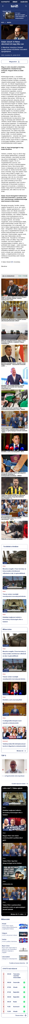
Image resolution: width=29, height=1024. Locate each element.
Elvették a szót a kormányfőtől (12, 700)
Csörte (4, 939)
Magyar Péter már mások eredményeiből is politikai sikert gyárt (13, 838)
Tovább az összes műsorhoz (17, 963)
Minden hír (20, 751)
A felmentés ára (8, 884)
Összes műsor (19, 1015)
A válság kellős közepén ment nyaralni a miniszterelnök (12, 722)
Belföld (9, 22)
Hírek (4, 566)
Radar (15, 1002)
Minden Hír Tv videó (17, 914)
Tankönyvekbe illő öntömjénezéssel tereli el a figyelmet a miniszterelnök (14, 745)
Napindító (16, 992)
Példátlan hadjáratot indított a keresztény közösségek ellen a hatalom (13, 619)
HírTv (2, 22)
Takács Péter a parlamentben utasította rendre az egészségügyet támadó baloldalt (14, 907)
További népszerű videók (18, 783)
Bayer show (6, 946)
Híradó (4, 924)
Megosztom (13, 61)
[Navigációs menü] (3, 6)
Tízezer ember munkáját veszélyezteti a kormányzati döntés (14, 595)
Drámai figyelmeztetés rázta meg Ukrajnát (13, 776)
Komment (5, 741)
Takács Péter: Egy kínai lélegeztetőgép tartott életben (12, 862)
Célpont (4, 933)
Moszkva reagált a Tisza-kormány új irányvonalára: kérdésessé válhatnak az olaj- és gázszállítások (21, 19)
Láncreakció (6, 957)
